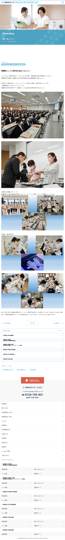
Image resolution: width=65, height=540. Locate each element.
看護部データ (37, 473)
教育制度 (4, 425)
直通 (32, 397)
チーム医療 (4, 473)
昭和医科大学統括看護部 (8, 335)
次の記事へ (57, 323)
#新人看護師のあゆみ (8, 369)
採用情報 (4, 438)
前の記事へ (8, 323)
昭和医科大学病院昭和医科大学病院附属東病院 (9, 340)
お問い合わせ (5, 455)
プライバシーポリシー (8, 459)
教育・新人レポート (39, 469)
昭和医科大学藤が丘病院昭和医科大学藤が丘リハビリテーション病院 (12, 345)
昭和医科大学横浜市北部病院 (9, 349)
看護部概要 (4, 469)
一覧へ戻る (32, 323)
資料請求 (4, 447)
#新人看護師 (33, 369)
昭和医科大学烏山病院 (8, 359)
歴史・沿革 (5, 408)
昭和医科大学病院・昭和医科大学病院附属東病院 (13, 64)
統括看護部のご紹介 (7, 412)
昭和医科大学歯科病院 (8, 530)
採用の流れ (5, 442)
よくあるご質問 (6, 451)
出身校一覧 (5, 434)
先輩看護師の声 (6, 429)
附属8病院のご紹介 (7, 416)
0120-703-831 (34, 394)
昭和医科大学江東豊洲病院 (8, 354)
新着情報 (4, 403)
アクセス (4, 421)
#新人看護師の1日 (21, 369)
